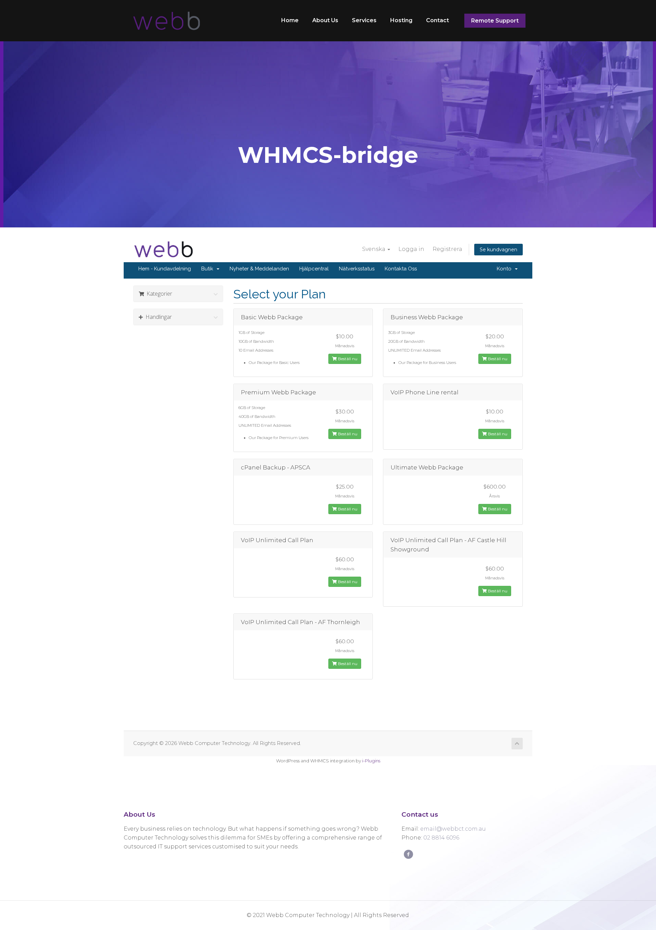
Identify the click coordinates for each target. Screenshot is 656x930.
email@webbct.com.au (453, 829)
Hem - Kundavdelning (164, 269)
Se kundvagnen (498, 249)
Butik (208, 269)
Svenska (374, 249)
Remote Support (495, 20)
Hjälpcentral (314, 269)
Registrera (447, 249)
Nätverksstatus (356, 269)
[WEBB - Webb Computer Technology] (166, 20)
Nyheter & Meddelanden (259, 269)
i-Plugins (371, 760)
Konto (505, 269)
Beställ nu (347, 358)
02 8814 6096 (441, 837)
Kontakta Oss (401, 269)
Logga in (411, 249)
